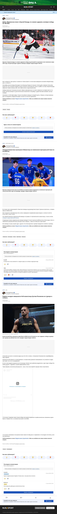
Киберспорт (23, 9)
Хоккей (27, 9)
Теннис (12, 9)
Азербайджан (9, 449)
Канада (8, 109)
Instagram (49, 137)
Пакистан (23, 236)
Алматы (4, 449)
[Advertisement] (28, 72)
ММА (19, 9)
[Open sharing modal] (35, 497)
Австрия (4, 109)
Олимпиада (51, 9)
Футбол (9, 9)
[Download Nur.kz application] (28, 2)
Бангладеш (10, 236)
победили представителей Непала (11, 217)
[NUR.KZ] (28, 7)
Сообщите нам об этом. (20, 104)
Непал (14, 236)
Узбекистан (5, 236)
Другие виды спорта (44, 9)
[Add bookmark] (50, 498)
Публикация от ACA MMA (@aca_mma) (18, 400)
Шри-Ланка (19, 236)
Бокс (16, 9)
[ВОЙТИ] (54, 7)
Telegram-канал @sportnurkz (22, 98)
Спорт (4, 9)
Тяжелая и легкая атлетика (35, 9)
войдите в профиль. (35, 127)
